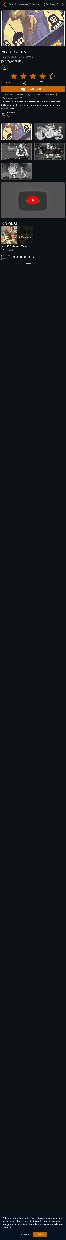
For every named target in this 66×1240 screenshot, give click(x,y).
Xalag (10, 249)
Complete (49, 94)
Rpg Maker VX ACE (12, 98)
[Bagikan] (24, 83)
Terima (40, 1234)
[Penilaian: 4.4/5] (33, 76)
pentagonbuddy (12, 61)
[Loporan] (58, 83)
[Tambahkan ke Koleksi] (41, 83)
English (10, 116)
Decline (25, 1234)
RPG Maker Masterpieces (21, 246)
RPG (60, 94)
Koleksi (9, 223)
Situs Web (8, 94)
